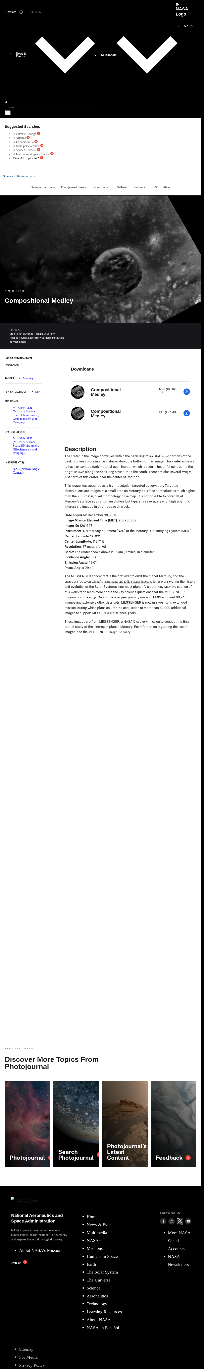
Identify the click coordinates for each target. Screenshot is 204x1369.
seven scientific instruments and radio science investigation (120, 581)
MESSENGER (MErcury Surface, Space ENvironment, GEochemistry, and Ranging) (26, 415)
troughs (186, 472)
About (167, 187)
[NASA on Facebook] (163, 1221)
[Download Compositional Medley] (186, 393)
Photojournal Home (42, 187)
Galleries (122, 187)
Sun (37, 391)
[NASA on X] (180, 1221)
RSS (154, 187)
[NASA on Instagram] (171, 1221)
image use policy (119, 632)
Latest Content (101, 187)
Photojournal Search (73, 187)
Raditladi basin (158, 456)
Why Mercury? (166, 586)
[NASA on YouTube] (188, 1221)
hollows (79, 472)
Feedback (139, 187)
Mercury (28, 378)
